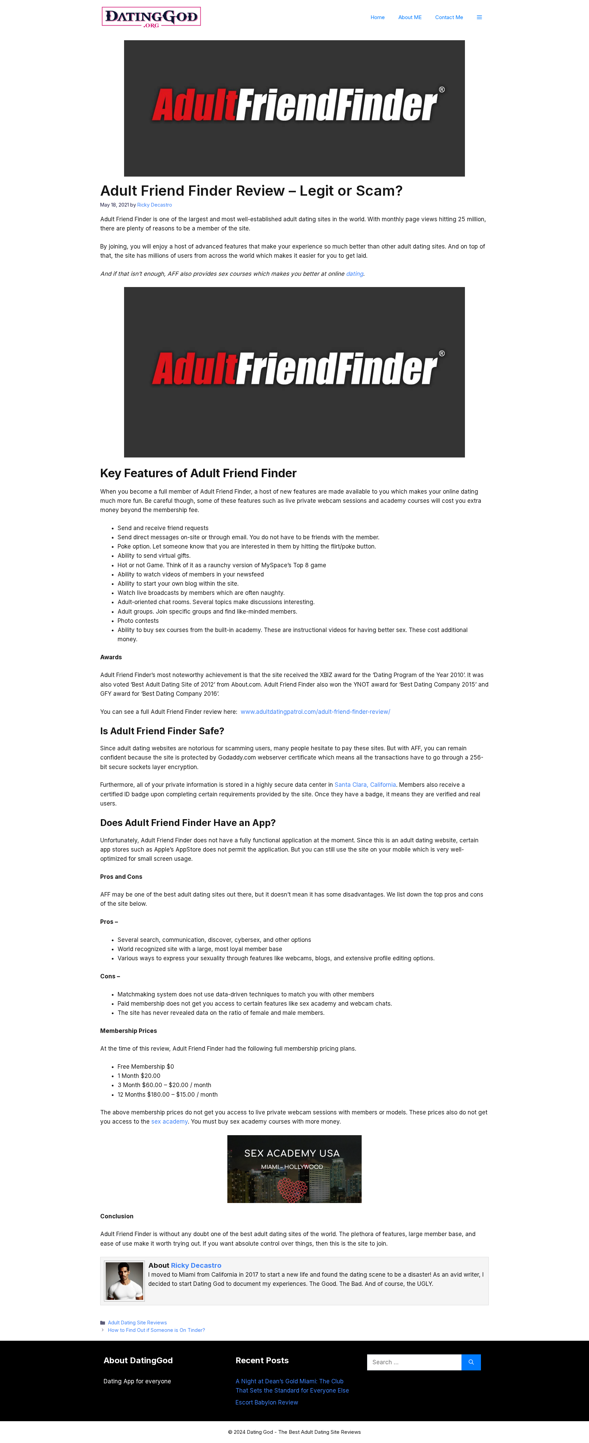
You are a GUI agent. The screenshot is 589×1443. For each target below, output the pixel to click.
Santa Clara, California (365, 784)
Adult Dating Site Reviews (137, 1322)
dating (354, 273)
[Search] (471, 1362)
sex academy (169, 1121)
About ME (410, 17)
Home (378, 17)
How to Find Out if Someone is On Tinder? (156, 1330)
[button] (479, 17)
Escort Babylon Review (267, 1402)
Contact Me (449, 17)
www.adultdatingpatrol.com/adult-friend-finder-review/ (315, 711)
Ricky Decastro (196, 1265)
